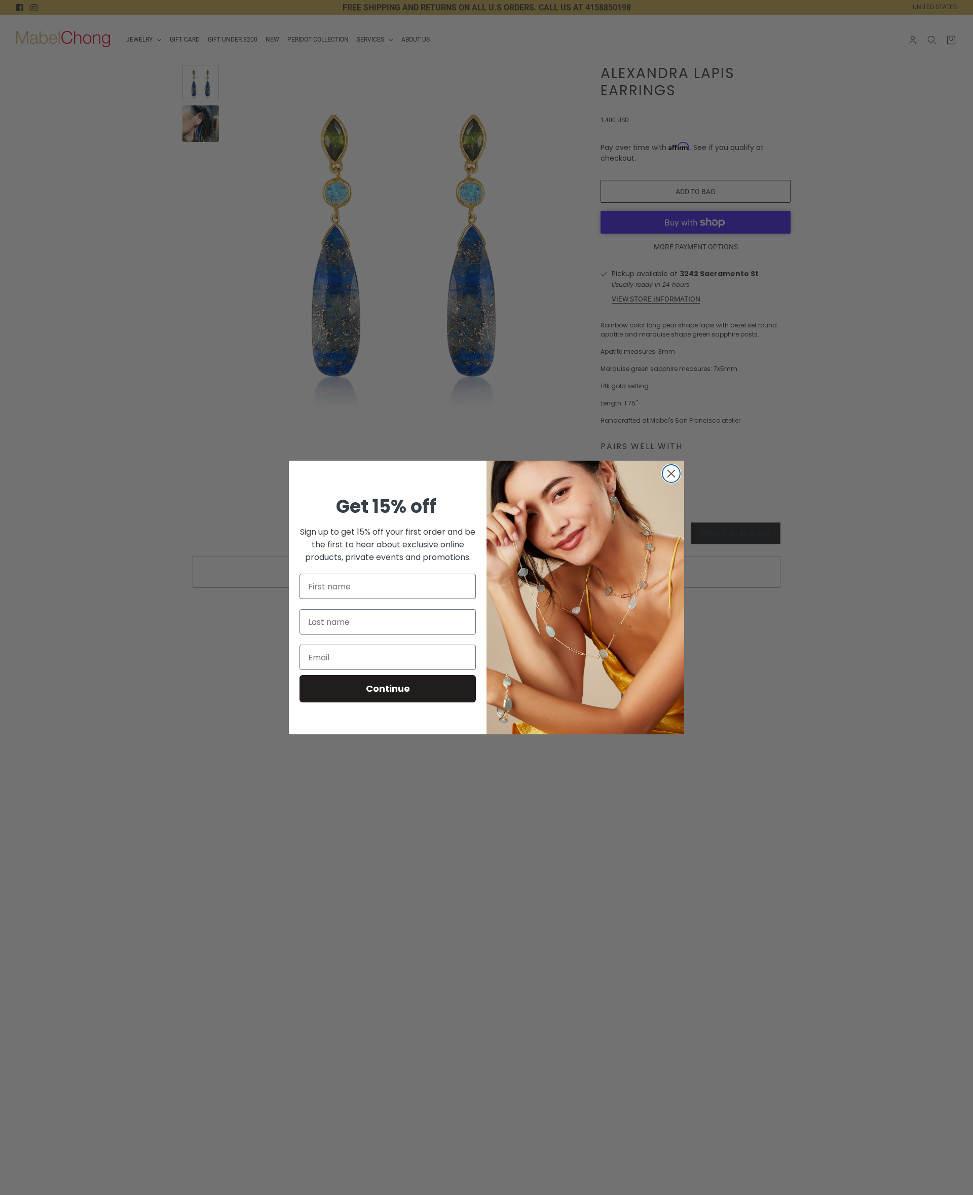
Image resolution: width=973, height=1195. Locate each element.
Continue (388, 688)
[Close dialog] (671, 473)
